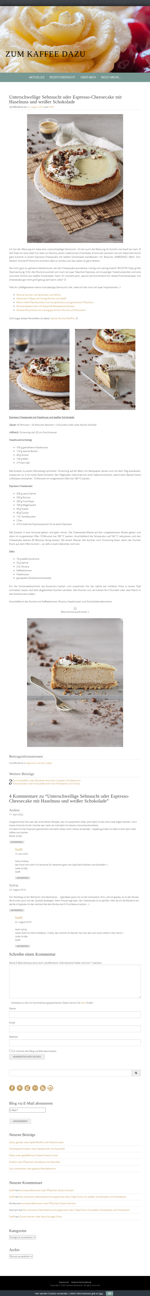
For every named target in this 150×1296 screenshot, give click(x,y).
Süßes (49, 762)
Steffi (51, 106)
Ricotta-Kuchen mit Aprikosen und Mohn (38, 294)
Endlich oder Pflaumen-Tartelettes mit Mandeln (34, 1162)
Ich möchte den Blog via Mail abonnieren (34, 1051)
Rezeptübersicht (62, 77)
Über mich (88, 77)
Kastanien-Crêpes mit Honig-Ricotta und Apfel (41, 298)
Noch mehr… (111, 77)
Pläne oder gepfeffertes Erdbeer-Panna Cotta (33, 1155)
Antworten (16, 842)
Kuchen (41, 762)
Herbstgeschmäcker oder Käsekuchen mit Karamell (37, 1148)
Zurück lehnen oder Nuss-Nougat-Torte (40, 1216)
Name (12, 1008)
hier (83, 1002)
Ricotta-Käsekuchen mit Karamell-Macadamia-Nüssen (45, 306)
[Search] (136, 1073)
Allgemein (31, 762)
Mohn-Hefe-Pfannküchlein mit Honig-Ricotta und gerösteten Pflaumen (54, 302)
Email (12, 1022)
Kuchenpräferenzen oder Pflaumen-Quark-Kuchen (46, 1190)
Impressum (64, 1282)
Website (13, 1036)
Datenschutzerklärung (81, 1282)
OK (109, 1293)
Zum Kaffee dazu (45, 53)
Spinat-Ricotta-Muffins (62, 318)
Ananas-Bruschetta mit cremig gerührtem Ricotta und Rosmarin (51, 310)
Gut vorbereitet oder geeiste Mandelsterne (32, 1168)
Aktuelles (36, 77)
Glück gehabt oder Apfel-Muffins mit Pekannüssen (36, 1142)
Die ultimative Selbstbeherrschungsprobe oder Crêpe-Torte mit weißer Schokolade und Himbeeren (72, 1196)
